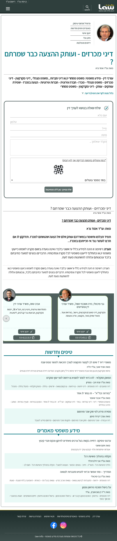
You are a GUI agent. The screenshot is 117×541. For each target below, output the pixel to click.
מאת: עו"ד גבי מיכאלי (100, 476)
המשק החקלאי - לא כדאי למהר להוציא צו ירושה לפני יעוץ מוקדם (78, 377)
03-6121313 (25, 337)
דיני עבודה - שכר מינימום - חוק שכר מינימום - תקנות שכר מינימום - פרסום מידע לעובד (72, 420)
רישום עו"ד (10, 1)
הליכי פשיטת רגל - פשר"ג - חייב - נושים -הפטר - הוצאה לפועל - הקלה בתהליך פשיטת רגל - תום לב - (66, 465)
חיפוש (87, 9)
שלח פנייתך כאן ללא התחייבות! (58, 189)
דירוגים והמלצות (83, 42)
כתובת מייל (95, 125)
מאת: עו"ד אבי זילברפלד (99, 461)
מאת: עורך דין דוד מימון (100, 416)
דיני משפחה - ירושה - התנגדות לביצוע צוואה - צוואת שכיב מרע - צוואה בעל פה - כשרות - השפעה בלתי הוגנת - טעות (60, 480)
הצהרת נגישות (35, 516)
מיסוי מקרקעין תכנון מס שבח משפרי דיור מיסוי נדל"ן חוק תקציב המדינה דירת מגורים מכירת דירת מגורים (65, 370)
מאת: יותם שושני (103, 445)
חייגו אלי (86, 38)
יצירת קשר (21, 516)
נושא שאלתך (94, 132)
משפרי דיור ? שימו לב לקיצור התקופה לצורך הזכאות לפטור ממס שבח (76, 362)
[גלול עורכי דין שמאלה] (6, 318)
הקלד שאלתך (94, 138)
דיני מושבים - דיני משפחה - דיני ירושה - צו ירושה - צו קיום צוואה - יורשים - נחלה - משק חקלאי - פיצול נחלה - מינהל (60, 386)
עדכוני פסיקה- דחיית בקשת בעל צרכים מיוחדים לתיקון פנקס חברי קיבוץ (75, 440)
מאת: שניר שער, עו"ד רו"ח (98, 367)
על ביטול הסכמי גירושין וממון (96, 487)
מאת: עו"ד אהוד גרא (104, 68)
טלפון (97, 119)
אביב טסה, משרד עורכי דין (26, 304)
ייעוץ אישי (86, 33)
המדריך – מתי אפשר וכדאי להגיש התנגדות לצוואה (85, 471)
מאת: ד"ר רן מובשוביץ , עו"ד (97, 492)
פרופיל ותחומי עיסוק (81, 23)
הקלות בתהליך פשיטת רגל (97, 456)
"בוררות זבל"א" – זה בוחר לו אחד (94, 393)
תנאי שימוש (49, 516)
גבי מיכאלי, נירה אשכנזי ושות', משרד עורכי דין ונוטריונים (83, 305)
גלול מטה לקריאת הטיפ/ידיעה (98, 93)
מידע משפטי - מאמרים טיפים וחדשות (73, 516)
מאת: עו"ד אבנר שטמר (100, 398)
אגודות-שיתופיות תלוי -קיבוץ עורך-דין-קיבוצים (90, 449)
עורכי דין (96, 516)
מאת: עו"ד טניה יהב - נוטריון (98, 382)
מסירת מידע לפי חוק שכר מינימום (94, 411)
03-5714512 (81, 337)
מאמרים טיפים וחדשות (80, 28)
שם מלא (96, 112)
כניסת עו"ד (22, 1)
